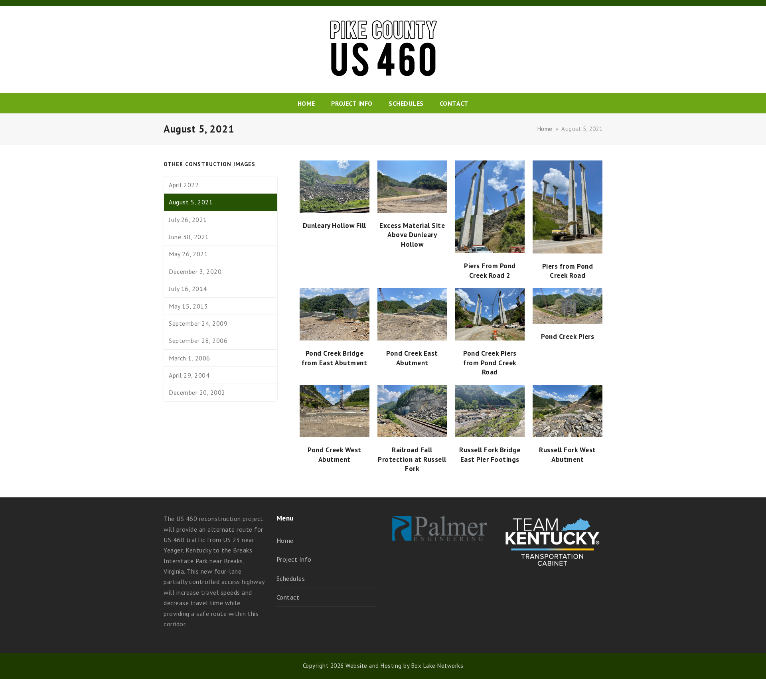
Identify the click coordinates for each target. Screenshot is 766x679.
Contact (288, 597)
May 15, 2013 (188, 306)
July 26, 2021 (188, 220)
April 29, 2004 (189, 375)
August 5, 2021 (191, 202)
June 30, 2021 (189, 237)
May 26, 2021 (188, 254)
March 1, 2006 (189, 358)
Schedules (290, 578)
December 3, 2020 (195, 271)
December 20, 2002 (197, 392)
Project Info (294, 559)
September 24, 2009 (198, 323)
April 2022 (184, 185)
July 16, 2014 (188, 289)
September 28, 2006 (198, 340)
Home (285, 540)
